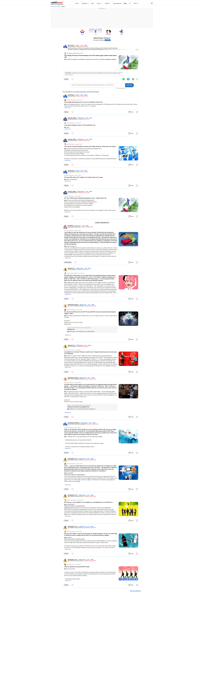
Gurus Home (53, 6)
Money (107, 3)
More (135, 3)
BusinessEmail (117, 3)
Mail (92, 3)
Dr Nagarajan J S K (72, 458)
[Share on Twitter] (133, 79)
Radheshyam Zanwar (73, 304)
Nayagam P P (71, 268)
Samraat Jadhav (72, 118)
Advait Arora (71, 45)
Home (77, 3)
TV (130, 3)
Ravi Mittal (70, 225)
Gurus (125, 3)
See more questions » (135, 591)
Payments (84, 3)
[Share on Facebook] (128, 79)
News (98, 3)
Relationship (108, 34)
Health (82, 34)
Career (121, 34)
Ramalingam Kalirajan (73, 422)
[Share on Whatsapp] (123, 79)
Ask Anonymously (121, 88)
